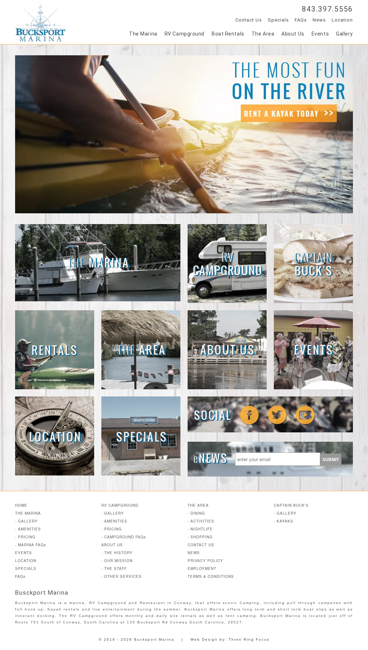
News (319, 20)
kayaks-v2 (184, 134)
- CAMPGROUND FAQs (123, 536)
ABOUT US (112, 544)
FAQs (301, 20)
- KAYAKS (283, 521)
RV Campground (184, 34)
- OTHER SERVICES (121, 576)
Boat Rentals (228, 34)
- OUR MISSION (117, 560)
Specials (278, 20)
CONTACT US (201, 544)
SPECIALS (25, 568)
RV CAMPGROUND (119, 505)
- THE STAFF (114, 568)
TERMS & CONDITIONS (211, 576)
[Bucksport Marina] (40, 40)
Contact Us (248, 20)
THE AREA (198, 505)
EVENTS (23, 552)
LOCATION (25, 560)
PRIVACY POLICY (205, 560)
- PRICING (25, 536)
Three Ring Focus (249, 639)
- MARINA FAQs (30, 544)
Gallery (344, 34)
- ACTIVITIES (201, 521)
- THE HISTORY (117, 552)
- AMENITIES (28, 528)
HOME (21, 505)
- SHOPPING (200, 536)
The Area (263, 34)
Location (342, 20)
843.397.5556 (327, 9)
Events (320, 34)
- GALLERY (26, 521)
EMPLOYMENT (202, 568)
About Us (292, 34)
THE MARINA (28, 513)
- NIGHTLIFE (200, 528)
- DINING (196, 513)
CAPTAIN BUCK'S (291, 505)
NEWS (194, 552)
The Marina (143, 34)
